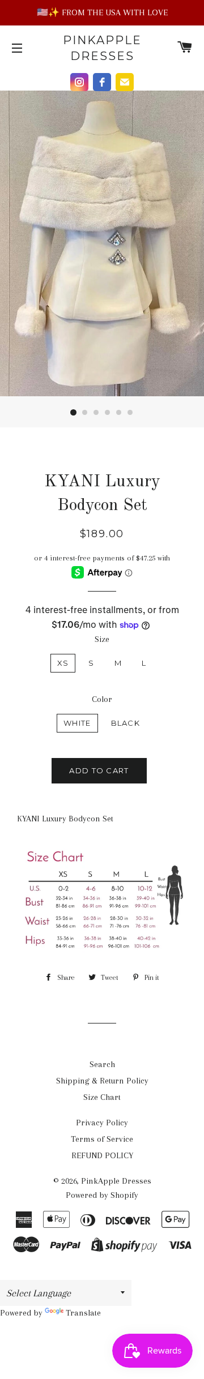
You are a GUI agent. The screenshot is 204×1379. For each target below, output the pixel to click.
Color (102, 699)
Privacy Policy (102, 1122)
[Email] (125, 82)
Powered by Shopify (102, 1195)
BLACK (126, 722)
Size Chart (102, 1097)
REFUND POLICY (102, 1155)
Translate (83, 1313)
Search (102, 1064)
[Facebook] (102, 82)
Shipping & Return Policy (102, 1081)
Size (102, 639)
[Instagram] (79, 82)
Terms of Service (102, 1139)
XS (63, 662)
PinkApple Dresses (102, 48)
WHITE (77, 722)
